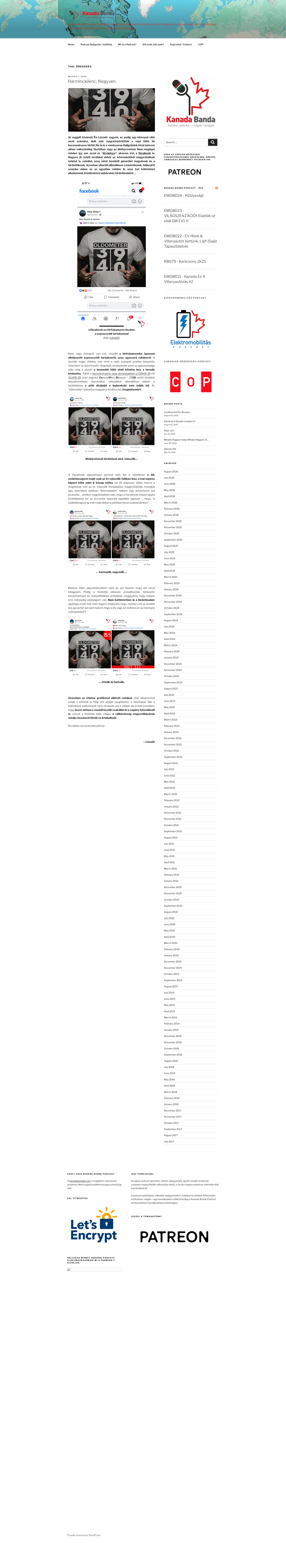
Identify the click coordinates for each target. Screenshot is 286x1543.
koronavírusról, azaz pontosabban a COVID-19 (122, 373)
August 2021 (171, 837)
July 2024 (169, 626)
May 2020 (169, 930)
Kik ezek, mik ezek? (153, 44)
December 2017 (172, 1110)
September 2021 (173, 831)
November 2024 (173, 601)
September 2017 (173, 1129)
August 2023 (171, 688)
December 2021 (172, 812)
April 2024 (169, 639)
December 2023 (173, 663)
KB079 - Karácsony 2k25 (185, 261)
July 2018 (169, 1067)
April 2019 (169, 1011)
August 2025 (171, 545)
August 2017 (171, 1135)
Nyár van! (169, 430)
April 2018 (169, 1085)
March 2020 (170, 942)
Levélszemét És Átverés (177, 412)
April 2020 (169, 936)
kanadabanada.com (80, 1180)
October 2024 (171, 607)
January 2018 (171, 1104)
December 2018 (172, 1036)
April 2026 (169, 496)
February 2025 (172, 583)
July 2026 (169, 477)
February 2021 (171, 874)
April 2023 (169, 713)
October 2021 (171, 825)
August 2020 (171, 911)
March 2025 (170, 576)
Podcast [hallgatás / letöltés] (96, 44)
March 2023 (170, 719)
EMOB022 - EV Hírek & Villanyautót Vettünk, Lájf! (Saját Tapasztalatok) (190, 241)
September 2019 (173, 980)
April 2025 (169, 570)
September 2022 (173, 756)
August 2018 (171, 1060)
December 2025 (173, 521)
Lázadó (114, 337)
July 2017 (169, 1141)
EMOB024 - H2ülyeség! (184, 195)
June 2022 (169, 775)
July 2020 (169, 918)
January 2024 (171, 657)
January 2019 (171, 1029)
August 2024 (171, 620)
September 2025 (173, 539)
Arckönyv (109, 153)
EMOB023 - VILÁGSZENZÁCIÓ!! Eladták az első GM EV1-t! (189, 215)
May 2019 (169, 1005)
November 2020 (173, 893)
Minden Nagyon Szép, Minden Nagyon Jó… (186, 439)
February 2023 (172, 725)
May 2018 (169, 1079)
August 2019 (171, 986)
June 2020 (169, 924)
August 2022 (171, 763)
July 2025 (169, 552)
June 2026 (169, 483)
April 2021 (169, 862)
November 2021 (172, 818)
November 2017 (172, 1116)
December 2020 (173, 887)
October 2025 (171, 533)
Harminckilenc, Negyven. (92, 81)
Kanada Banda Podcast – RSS (184, 188)
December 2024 (173, 595)
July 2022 (169, 769)
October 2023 (171, 676)
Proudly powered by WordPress (83, 1535)
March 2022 (170, 794)
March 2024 (170, 645)
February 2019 (171, 1023)
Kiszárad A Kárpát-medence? (179, 421)
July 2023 (169, 694)
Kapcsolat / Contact (181, 44)
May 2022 (169, 781)
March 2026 (170, 502)
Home (71, 44)
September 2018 (173, 1054)
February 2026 (172, 508)
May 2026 (169, 490)
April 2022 (169, 787)
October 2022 (171, 750)
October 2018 (171, 1048)
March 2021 (170, 868)
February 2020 (172, 949)
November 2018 (173, 1042)
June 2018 (169, 1073)
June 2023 (169, 701)
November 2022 (173, 744)
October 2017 (171, 1123)
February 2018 (171, 1098)
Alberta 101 (170, 449)
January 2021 (171, 880)
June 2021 (169, 849)
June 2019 (169, 998)
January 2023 (171, 732)
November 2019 (173, 967)
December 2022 (172, 738)
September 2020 (173, 905)
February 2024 (172, 651)
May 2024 (169, 632)
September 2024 (173, 614)
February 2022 (171, 800)
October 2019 (171, 974)
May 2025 (169, 564)
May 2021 (169, 856)
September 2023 (173, 682)
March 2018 (170, 1092)
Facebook (145, 153)
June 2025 (169, 558)
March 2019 (170, 1017)
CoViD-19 (75, 377)
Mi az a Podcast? (127, 44)
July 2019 (169, 992)
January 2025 (171, 589)
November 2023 (173, 670)
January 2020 (171, 955)
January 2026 (171, 514)
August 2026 (171, 471)
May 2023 (169, 707)
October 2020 (171, 899)
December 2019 (172, 961)
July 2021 (169, 843)
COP (200, 44)
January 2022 (171, 806)
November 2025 (173, 527)
